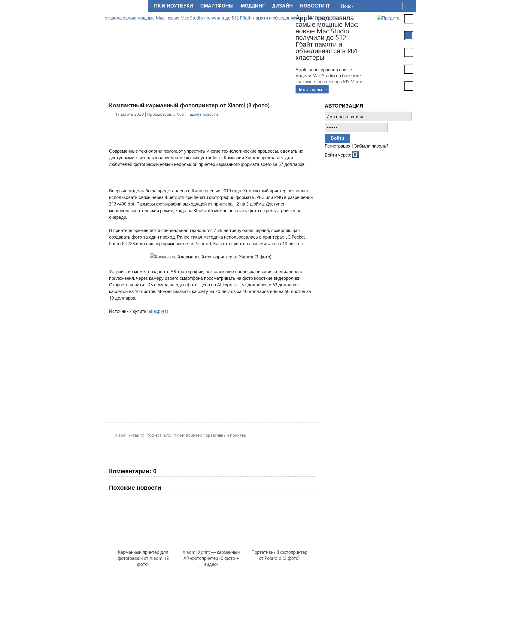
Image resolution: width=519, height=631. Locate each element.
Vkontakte (355, 154)
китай (134, 435)
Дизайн (282, 5)
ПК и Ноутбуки (173, 5)
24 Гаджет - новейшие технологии (125, 6)
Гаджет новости (202, 114)
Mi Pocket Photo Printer (163, 435)
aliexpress (158, 311)
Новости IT (315, 5)
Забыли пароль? (371, 146)
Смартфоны (217, 5)
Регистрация (338, 146)
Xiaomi (121, 435)
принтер (194, 435)
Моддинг (253, 5)
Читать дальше (385, 89)
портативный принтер (224, 435)
